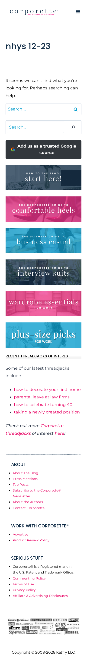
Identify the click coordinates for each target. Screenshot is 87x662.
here (59, 433)
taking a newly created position (47, 412)
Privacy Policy (24, 590)
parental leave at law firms (42, 397)
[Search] (73, 127)
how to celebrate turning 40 (43, 404)
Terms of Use (23, 584)
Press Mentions (25, 479)
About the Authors (28, 502)
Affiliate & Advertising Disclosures (40, 596)
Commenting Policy (29, 578)
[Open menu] (78, 11)
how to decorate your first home (47, 389)
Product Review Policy (31, 540)
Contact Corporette (29, 508)
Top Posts (21, 484)
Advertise (20, 534)
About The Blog (25, 473)
